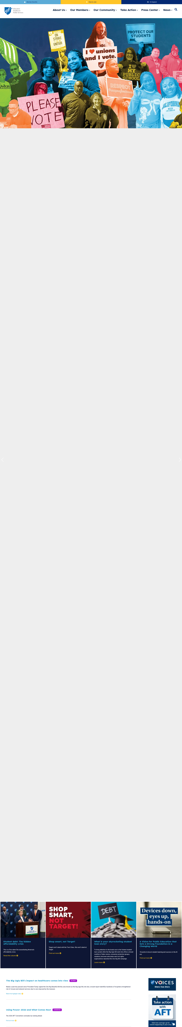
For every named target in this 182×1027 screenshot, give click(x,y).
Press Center (149, 10)
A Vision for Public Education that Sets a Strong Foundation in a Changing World (158, 944)
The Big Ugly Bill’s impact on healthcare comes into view (37, 980)
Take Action (128, 10)
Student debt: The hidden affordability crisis (17, 942)
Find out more (54, 953)
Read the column (9, 956)
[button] (179, 460)
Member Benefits (32, 2)
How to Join (92, 2)
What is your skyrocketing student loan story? (113, 942)
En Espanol (153, 2)
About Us (59, 10)
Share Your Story (162, 987)
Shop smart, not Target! (62, 941)
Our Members (79, 10)
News (166, 10)
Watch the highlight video (13, 993)
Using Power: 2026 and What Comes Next (28, 1009)
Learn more (98, 962)
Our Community (104, 10)
